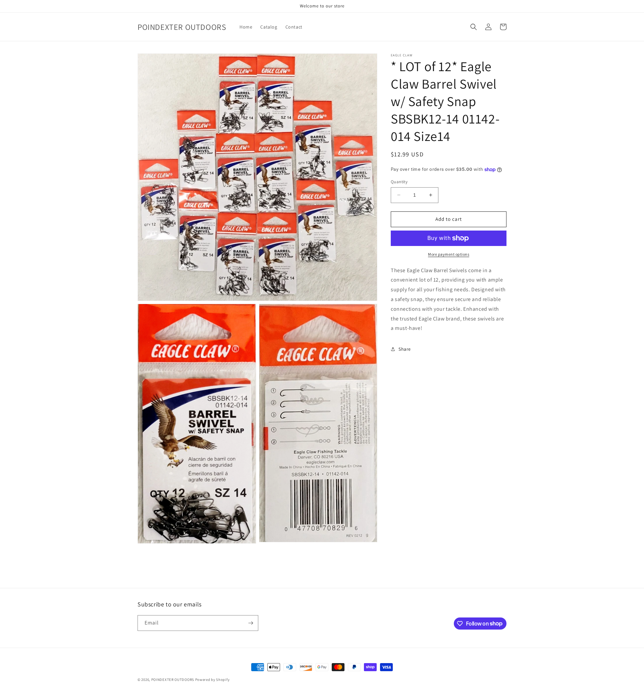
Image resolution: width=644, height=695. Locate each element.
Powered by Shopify (212, 679)
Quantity (399, 182)
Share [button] (404, 349)
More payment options (448, 254)
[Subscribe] (250, 623)
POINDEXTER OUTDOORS (172, 679)
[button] (473, 26)
